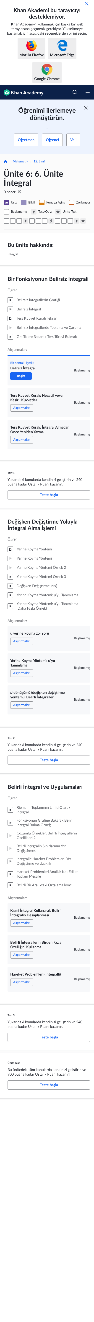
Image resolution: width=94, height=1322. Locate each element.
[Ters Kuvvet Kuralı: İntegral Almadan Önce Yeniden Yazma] (19, 221)
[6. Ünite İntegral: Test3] (76, 221)
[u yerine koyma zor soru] (32, 221)
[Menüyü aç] (87, 92)
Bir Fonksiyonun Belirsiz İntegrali (48, 279)
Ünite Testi (14, 1063)
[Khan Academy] (22, 92)
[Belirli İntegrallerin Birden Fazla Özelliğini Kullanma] (64, 221)
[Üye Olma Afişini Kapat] (85, 107)
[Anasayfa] (5, 161)
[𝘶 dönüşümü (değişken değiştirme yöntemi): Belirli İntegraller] (44, 221)
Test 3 (11, 1015)
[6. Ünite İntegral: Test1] (25, 221)
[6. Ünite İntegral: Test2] (51, 221)
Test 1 (11, 472)
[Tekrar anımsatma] (86, 3)
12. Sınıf (39, 161)
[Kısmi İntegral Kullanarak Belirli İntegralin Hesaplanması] (57, 221)
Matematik (20, 161)
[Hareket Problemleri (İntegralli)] (70, 221)
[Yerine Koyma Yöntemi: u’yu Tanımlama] (38, 221)
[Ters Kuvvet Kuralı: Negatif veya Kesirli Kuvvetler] (13, 221)
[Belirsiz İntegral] (6, 221)
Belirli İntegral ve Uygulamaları (45, 787)
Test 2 (11, 738)
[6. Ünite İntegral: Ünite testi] (83, 221)
